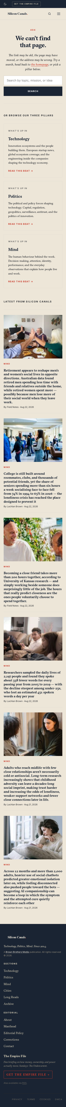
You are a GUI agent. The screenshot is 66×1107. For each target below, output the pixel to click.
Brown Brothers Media (17, 952)
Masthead (10, 1026)
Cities (7, 990)
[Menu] (58, 13)
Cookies (45, 1099)
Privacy (17, 1099)
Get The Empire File (26, 4)
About (8, 1020)
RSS (24, 1083)
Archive (9, 1004)
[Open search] (49, 14)
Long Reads (11, 997)
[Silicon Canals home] (18, 13)
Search (33, 91)
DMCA (58, 1099)
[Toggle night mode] (5, 4)
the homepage (39, 64)
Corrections (11, 1039)
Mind (7, 984)
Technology (11, 971)
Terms (31, 1099)
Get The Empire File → (28, 1074)
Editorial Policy (14, 1033)
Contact (9, 1046)
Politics (8, 977)
